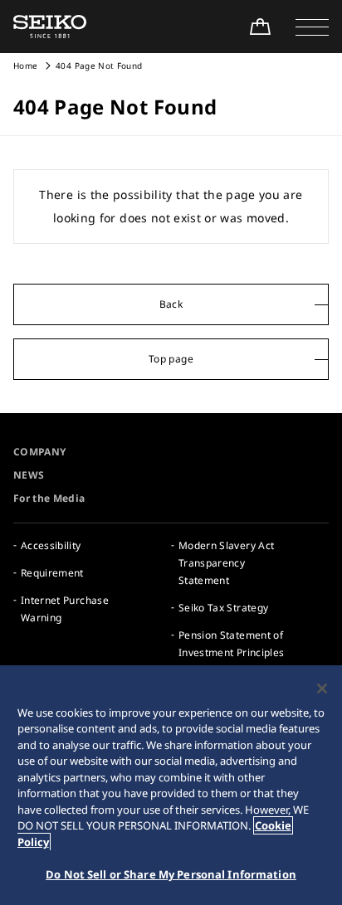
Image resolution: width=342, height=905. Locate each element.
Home (25, 65)
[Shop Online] (259, 26)
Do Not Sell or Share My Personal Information (171, 874)
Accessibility (51, 545)
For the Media (49, 498)
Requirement (52, 573)
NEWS (28, 475)
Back (171, 304)
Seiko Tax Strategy (223, 608)
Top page (171, 359)
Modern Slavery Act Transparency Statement (226, 562)
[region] (171, 785)
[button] (312, 26)
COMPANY (39, 452)
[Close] (322, 688)
